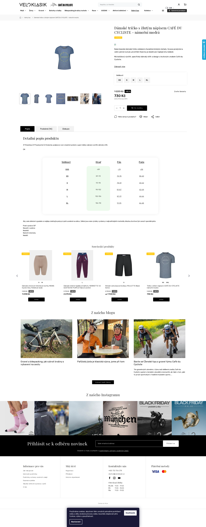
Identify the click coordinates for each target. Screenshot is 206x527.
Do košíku (138, 108)
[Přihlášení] (179, 4)
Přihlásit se (171, 443)
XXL (167, 282)
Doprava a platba (29, 480)
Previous (17, 276)
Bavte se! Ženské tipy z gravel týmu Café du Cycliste (157, 363)
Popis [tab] (27, 129)
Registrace (69, 470)
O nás (25, 487)
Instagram (114, 478)
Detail (36, 299)
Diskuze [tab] (65, 129)
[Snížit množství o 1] (116, 108)
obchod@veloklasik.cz (116, 474)
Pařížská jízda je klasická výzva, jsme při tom (100, 361)
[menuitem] (23, 10)
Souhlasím (130, 513)
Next (189, 276)
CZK (170, 8)
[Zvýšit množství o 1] (124, 108)
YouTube (119, 478)
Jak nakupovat (28, 470)
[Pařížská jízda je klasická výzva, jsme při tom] (103, 339)
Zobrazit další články (103, 382)
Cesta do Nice (103, 503)
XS (163, 282)
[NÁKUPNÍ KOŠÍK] (184, 4)
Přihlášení (69, 474)
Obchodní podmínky (30, 474)
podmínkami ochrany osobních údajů (113, 451)
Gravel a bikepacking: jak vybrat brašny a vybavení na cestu (42, 363)
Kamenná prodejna (178, 11)
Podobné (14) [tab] (46, 129)
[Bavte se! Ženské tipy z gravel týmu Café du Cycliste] (159, 339)
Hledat (139, 5)
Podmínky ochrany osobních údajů (35, 477)
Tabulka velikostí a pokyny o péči (34, 484)
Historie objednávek (73, 477)
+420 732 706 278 (115, 471)
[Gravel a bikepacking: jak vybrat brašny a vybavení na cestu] (46, 339)
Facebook (109, 477)
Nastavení (75, 522)
